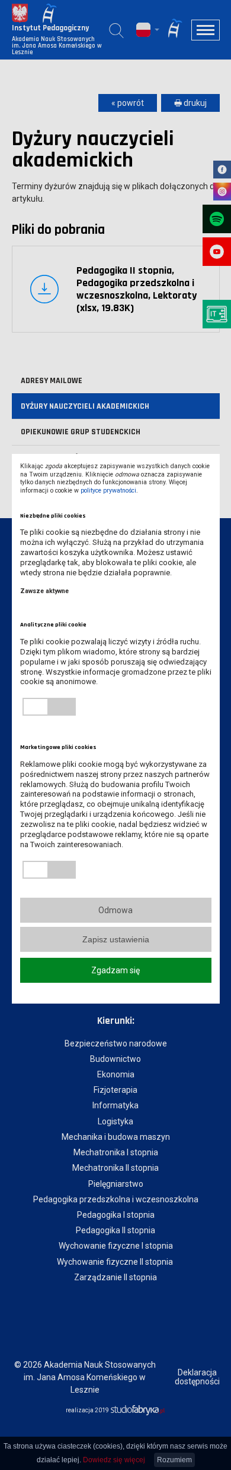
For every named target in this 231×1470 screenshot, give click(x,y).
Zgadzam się (115, 970)
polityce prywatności (108, 490)
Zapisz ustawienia (115, 939)
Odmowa (115, 910)
